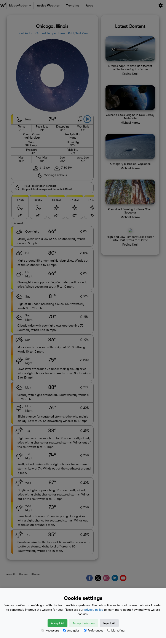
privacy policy (93, 609)
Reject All (109, 623)
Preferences (95, 630)
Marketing (117, 630)
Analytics (73, 630)
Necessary (52, 630)
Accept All (57, 623)
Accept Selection (84, 623)
